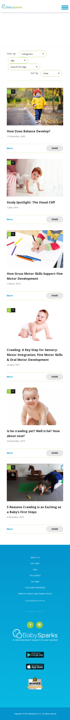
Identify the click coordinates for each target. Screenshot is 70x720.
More (10, 148)
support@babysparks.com (35, 600)
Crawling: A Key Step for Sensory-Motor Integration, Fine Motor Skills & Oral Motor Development (35, 355)
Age (12, 60)
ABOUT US (35, 557)
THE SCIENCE (35, 575)
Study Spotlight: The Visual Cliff (31, 202)
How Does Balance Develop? (28, 131)
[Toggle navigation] (65, 7)
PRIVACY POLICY (45, 594)
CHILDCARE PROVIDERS (35, 587)
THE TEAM (35, 581)
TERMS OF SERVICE (26, 594)
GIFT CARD (35, 563)
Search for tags (18, 66)
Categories (27, 53)
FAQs (35, 569)
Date (45, 73)
